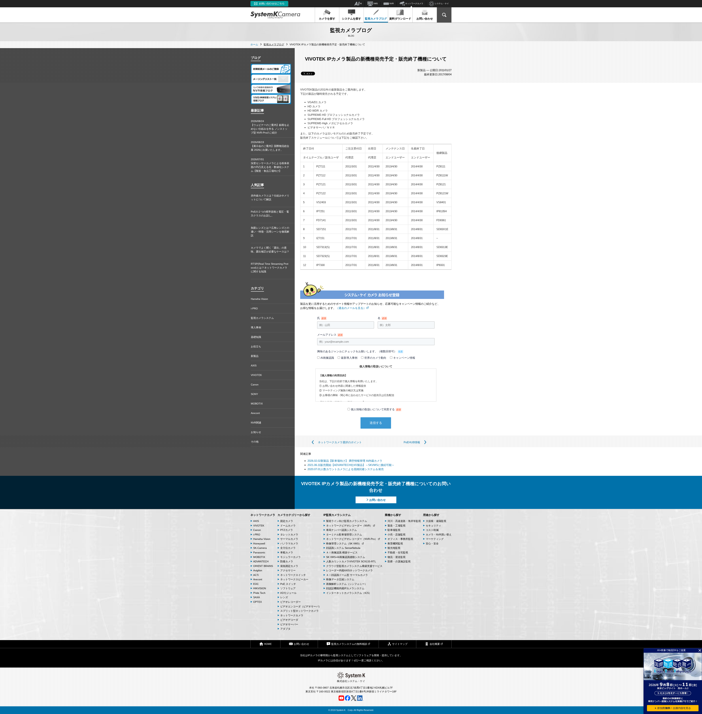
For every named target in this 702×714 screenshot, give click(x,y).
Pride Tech (259, 592)
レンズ (284, 597)
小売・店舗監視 (396, 534)
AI (361, 3)
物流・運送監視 (396, 557)
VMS (375, 3)
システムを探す (351, 18)
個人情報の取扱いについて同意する (376, 409)
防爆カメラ (286, 561)
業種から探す (393, 514)
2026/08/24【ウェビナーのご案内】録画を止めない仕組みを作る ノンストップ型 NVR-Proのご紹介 (270, 127)
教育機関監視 (395, 543)
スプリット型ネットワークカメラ (299, 610)
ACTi (256, 575)
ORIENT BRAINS (263, 566)
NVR (391, 3)
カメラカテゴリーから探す (294, 514)
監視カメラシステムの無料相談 (349, 643)
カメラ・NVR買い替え (439, 534)
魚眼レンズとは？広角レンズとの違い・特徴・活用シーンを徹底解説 (270, 231)
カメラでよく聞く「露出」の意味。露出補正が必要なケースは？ (270, 249)
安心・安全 (432, 543)
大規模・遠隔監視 (436, 521)
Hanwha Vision (259, 298)
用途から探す (431, 514)
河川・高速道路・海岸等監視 (404, 521)
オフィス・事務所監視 (400, 538)
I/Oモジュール (288, 592)
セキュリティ (433, 525)
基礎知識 (256, 337)
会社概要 (435, 643)
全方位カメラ (288, 547)
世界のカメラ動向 (375, 357)
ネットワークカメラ (414, 3)
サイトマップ (399, 643)
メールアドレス (329, 334)
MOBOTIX (257, 403)
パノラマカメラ (289, 543)
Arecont (255, 413)
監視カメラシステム (262, 317)
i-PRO (254, 308)
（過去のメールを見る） (351, 308)
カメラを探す (327, 18)
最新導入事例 (349, 357)
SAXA (256, 597)
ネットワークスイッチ (293, 575)
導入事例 (256, 327)
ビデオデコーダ (289, 619)
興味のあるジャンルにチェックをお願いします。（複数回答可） (360, 351)
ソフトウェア (288, 588)
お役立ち (256, 346)
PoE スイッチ (288, 583)
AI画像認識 (327, 357)
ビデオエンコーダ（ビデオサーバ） (300, 606)
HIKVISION (259, 588)
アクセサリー (288, 570)
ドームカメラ (288, 525)
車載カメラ (286, 552)
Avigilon (257, 570)
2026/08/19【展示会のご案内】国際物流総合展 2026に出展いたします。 (270, 146)
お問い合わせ (424, 18)
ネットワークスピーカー (294, 579)
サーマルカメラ (289, 538)
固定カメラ (286, 521)
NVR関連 (256, 422)
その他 (254, 441)
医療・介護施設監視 (399, 561)
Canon (254, 384)
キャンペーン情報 (404, 357)
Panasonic (259, 552)
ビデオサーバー (289, 624)
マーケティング (435, 538)
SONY (254, 394)
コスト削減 (432, 530)
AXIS (253, 365)
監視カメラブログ (376, 18)
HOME (268, 643)
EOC (256, 583)
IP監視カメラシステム (337, 514)
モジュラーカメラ (290, 557)
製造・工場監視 (396, 525)
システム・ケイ (441, 3)
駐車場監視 (394, 530)
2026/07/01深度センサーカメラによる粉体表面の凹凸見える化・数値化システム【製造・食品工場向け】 (270, 165)
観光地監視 (394, 547)
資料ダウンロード (400, 18)
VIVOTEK (256, 375)
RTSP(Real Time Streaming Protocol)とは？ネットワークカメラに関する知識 (269, 267)
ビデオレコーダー (290, 601)
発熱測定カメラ (289, 566)
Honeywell (259, 543)
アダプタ (285, 628)
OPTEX (257, 601)
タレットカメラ (289, 534)
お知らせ (256, 432)
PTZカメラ (286, 530)
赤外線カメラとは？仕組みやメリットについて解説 (270, 197)
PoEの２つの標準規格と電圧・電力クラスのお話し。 (270, 213)
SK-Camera (260, 547)
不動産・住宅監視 (398, 552)
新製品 (254, 356)
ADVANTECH (261, 561)
